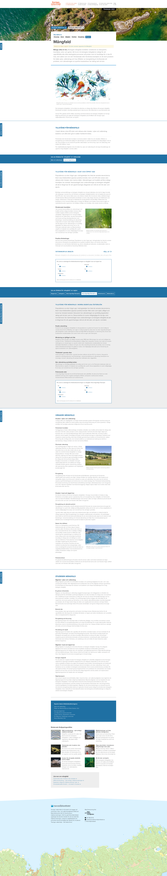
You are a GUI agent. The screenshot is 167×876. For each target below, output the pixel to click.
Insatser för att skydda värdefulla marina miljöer (71, 758)
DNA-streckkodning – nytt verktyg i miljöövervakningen (72, 731)
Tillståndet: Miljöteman (58, 27)
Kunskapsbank (93, 4)
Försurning (56, 37)
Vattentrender (83, 4)
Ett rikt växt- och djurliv (102, 758)
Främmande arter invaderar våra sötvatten (71, 746)
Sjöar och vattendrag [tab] (56, 160)
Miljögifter (67, 37)
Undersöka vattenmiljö (106, 4)
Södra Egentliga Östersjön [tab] (73, 293)
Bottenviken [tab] (110, 293)
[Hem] (56, 6)
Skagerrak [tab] (53, 293)
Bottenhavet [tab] (101, 293)
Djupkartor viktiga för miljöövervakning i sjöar (65, 782)
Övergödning (81, 37)
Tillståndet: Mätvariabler (75, 27)
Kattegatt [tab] (61, 293)
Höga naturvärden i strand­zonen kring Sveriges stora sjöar (105, 746)
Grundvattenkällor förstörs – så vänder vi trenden (66, 784)
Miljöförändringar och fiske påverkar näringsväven (103, 731)
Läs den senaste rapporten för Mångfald (80, 46)
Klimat (62, 37)
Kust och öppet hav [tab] (69, 160)
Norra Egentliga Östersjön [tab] (88, 293)
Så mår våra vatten (72, 4)
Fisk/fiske (74, 37)
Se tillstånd (63, 266)
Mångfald (88, 37)
